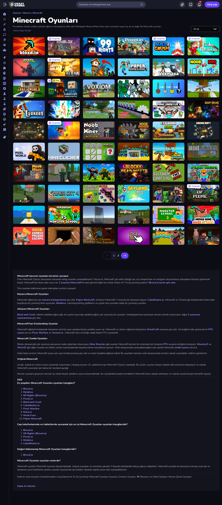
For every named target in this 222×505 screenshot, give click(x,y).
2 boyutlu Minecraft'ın (71, 282)
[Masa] (4, 93)
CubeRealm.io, (156, 299)
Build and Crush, (26, 314)
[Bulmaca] (4, 68)
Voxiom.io (57, 332)
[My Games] (191, 5)
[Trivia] (4, 129)
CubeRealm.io (31, 405)
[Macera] (4, 88)
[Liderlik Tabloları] (4, 50)
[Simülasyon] (4, 103)
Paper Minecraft (32, 418)
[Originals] (4, 39)
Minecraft (37, 12)
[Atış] (4, 62)
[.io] (4, 73)
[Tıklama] (4, 124)
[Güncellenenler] (4, 34)
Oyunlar (17, 12)
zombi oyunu (181, 347)
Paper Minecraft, (85, 299)
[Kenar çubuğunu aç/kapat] (4, 4)
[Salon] (4, 98)
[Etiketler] (4, 137)
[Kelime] (4, 83)
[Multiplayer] (4, 44)
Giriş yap (212, 4)
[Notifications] (199, 5)
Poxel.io (28, 398)
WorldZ (21, 347)
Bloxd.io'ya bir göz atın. (162, 282)
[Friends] (182, 5)
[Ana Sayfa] (4, 14)
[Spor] (4, 109)
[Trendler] (4, 29)
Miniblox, (61, 303)
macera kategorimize (54, 299)
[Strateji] (4, 114)
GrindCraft (153, 329)
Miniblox (28, 392)
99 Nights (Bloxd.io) (35, 395)
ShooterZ (202, 344)
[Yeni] (4, 24)
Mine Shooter (97, 344)
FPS (165, 344)
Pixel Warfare (40, 332)
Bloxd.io (28, 388)
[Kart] (4, 78)
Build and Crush (32, 402)
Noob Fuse (29, 415)
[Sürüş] (4, 119)
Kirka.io (27, 412)
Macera (27, 12)
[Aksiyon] (4, 57)
